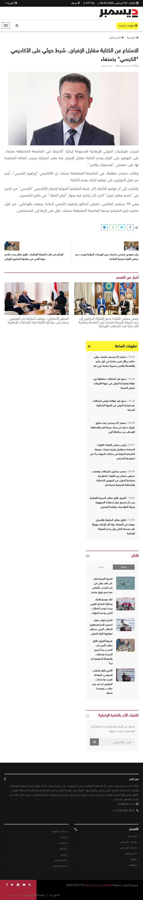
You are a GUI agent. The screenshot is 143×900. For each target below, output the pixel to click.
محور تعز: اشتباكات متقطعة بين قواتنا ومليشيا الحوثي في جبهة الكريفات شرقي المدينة (114, 383)
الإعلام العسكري (128, 847)
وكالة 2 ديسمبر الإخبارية (98, 885)
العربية (10, 3)
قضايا (133, 859)
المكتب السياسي (127, 842)
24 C (86, 3)
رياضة (63, 837)
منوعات (62, 843)
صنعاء (74, 3)
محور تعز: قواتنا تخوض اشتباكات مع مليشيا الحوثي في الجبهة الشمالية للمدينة (114, 405)
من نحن (14, 894)
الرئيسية (132, 836)
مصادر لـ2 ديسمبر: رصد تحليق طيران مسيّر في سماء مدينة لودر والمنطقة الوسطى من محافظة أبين (113, 427)
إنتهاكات (132, 865)
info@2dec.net (126, 804)
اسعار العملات (59, 866)
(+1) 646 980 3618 (123, 810)
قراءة (123, 567)
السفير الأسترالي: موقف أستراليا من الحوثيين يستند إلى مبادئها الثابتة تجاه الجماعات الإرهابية (38, 320)
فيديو (63, 854)
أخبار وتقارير (130, 853)
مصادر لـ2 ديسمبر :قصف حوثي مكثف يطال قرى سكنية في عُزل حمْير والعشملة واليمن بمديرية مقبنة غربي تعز (114, 361)
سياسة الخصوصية (34, 894)
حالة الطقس (60, 860)
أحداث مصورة (59, 831)
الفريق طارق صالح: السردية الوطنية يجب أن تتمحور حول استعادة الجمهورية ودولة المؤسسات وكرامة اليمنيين (112, 502)
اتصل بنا (54, 894)
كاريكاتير (62, 848)
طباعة (101, 567)
